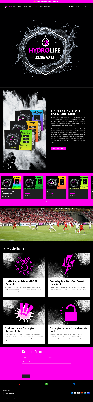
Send (26, 376)
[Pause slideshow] (51, 242)
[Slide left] (43, 201)
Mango (49, 192)
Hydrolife (8, 398)
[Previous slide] (41, 242)
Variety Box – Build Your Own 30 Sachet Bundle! (10, 192)
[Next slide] (47, 242)
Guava (26, 192)
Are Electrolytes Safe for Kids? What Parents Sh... (22, 282)
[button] (82, 6)
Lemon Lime (73, 192)
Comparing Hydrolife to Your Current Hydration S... (67, 282)
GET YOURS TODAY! (58, 148)
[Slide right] (49, 201)
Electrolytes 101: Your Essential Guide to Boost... (68, 329)
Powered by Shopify (14, 398)
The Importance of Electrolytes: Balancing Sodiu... (20, 329)
